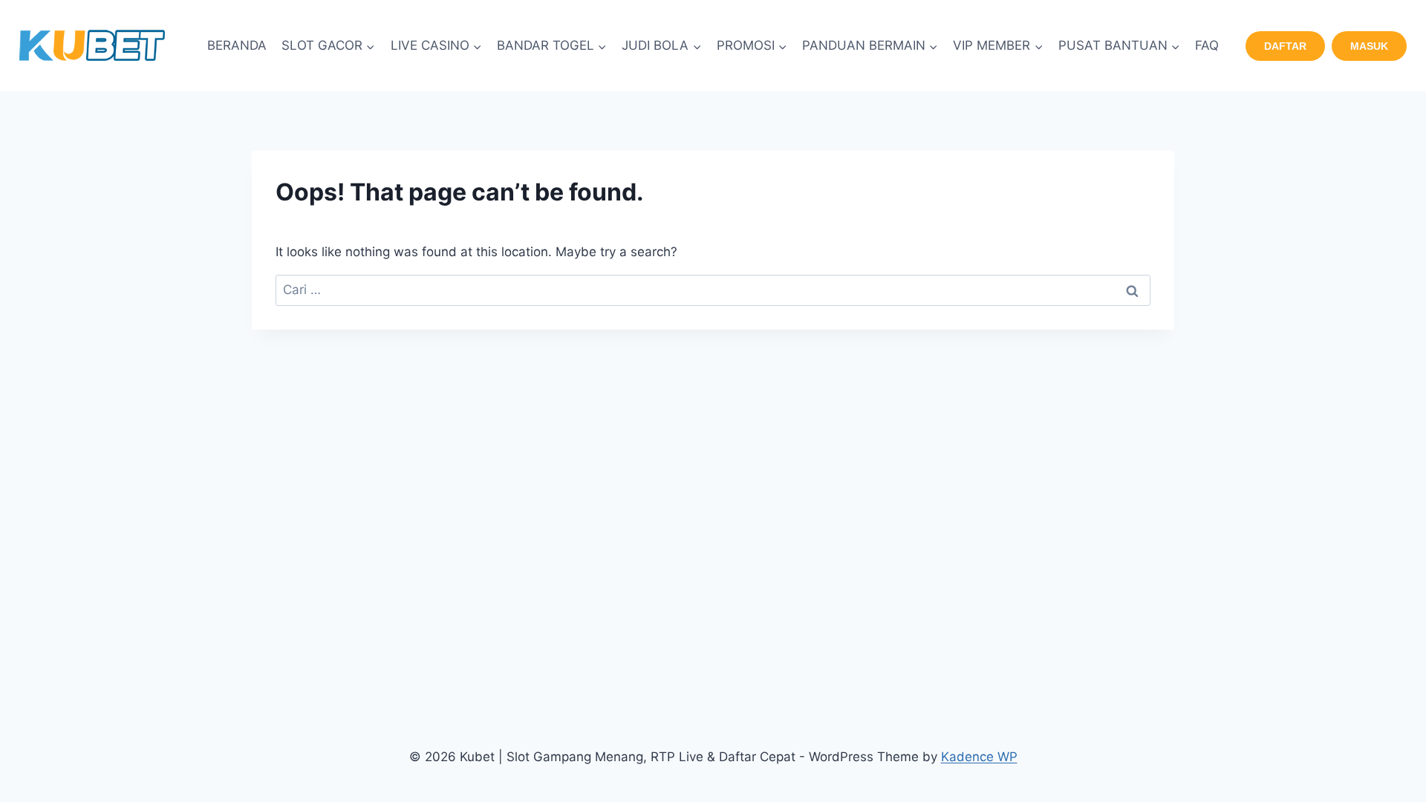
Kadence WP (979, 756)
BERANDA (237, 45)
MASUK (1369, 46)
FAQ (1207, 45)
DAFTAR (1285, 46)
